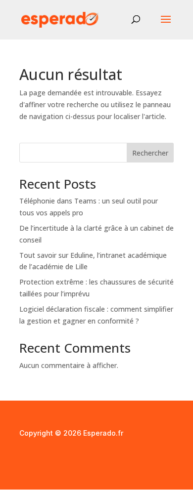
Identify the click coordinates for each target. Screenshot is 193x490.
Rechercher (150, 153)
